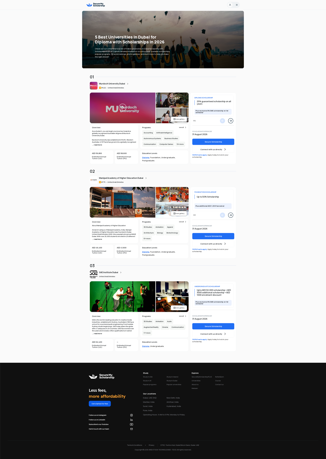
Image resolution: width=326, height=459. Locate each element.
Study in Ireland (172, 377)
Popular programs (149, 384)
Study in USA (148, 377)
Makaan (195, 388)
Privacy (151, 445)
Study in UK (147, 381)
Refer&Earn (219, 377)
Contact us (219, 384)
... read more (97, 145)
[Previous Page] (222, 120)
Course (218, 381)
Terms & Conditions (134, 445)
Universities (196, 381)
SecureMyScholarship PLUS (202, 377)
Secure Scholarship (213, 142)
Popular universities (174, 384)
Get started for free (100, 403)
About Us (195, 384)
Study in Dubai (172, 381)
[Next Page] (230, 120)
